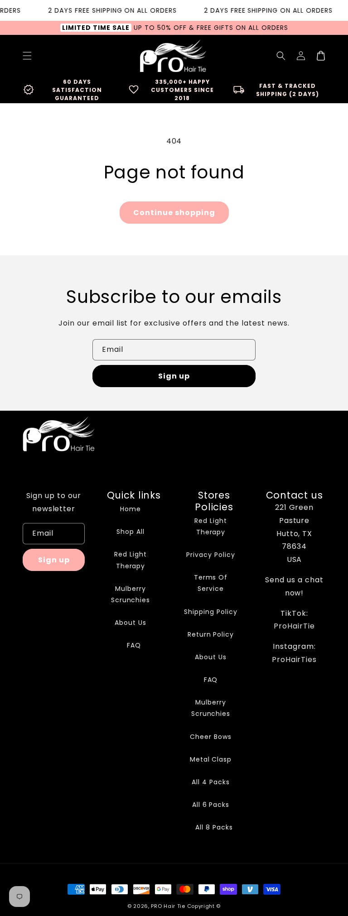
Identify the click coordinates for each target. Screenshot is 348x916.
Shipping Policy (210, 611)
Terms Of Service (211, 583)
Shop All (130, 531)
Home (130, 508)
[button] (281, 56)
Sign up (174, 376)
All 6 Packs (211, 804)
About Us (130, 622)
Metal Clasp (211, 759)
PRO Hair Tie (168, 906)
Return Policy (211, 634)
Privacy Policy (210, 554)
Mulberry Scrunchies (130, 594)
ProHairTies (294, 659)
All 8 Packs (214, 827)
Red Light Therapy (130, 560)
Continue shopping (174, 212)
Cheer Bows (211, 736)
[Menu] (27, 56)
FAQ (134, 645)
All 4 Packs (211, 782)
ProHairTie (294, 626)
